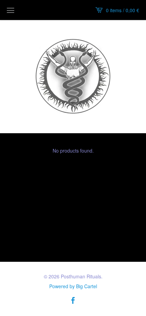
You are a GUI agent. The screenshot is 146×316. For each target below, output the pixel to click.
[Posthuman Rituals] (73, 76)
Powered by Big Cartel (73, 286)
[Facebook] (73, 300)
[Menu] (10, 10)
